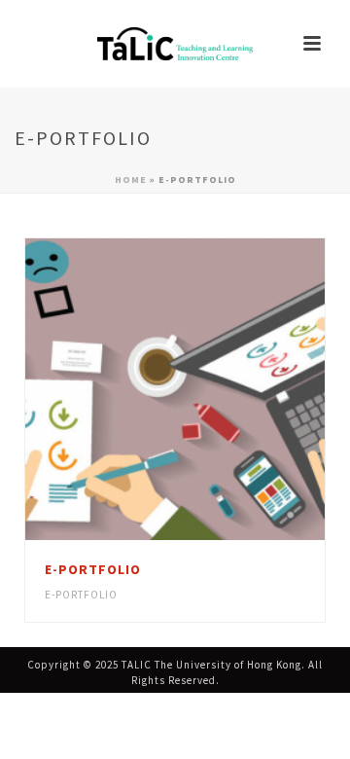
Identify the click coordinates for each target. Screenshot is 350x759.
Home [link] (131, 179)
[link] (175, 44)
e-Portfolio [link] (81, 594)
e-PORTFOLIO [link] (93, 569)
